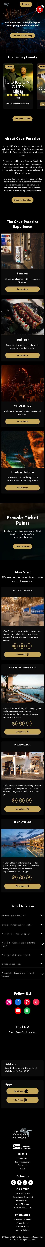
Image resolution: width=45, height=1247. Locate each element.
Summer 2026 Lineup (22, 35)
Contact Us (22, 1165)
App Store (18, 1091)
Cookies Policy (22, 1226)
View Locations (22, 546)
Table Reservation (22, 1161)
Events (25, 4)
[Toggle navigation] (40, 4)
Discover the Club (22, 200)
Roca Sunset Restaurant (22, 1197)
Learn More (22, 289)
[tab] (22, 915)
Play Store (18, 1099)
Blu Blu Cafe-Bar (22, 1193)
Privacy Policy (22, 1222)
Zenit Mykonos (22, 1203)
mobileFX (14, 1239)
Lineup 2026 (22, 1158)
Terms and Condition (22, 1219)
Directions (20, 654)
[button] (22, 915)
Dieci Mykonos (22, 1200)
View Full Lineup (22, 118)
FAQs (22, 1168)
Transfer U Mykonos (22, 1207)
